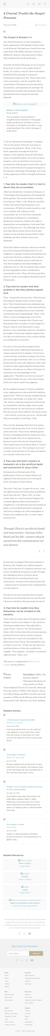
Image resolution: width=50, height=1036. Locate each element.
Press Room (28, 997)
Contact (27, 1011)
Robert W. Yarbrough (15, 757)
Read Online (8, 997)
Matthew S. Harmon (15, 723)
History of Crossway (11, 1013)
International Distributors (33, 978)
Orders (27, 1016)
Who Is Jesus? (25, 863)
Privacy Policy (9, 1022)
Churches (28, 981)
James (25, 890)
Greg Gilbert (42, 25)
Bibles (7, 978)
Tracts (6, 981)
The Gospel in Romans (16, 755)
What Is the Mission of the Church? (25, 903)
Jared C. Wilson (25, 879)
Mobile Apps (9, 1000)
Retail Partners (29, 975)
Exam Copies (29, 1003)
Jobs (6, 1019)
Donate (7, 986)
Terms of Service (10, 1025)
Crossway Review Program (33, 1000)
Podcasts (28, 994)
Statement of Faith (11, 1016)
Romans (25, 877)
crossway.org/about (33, 928)
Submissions (29, 1022)
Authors (7, 984)
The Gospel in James (15, 824)
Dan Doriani (12, 827)
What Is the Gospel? (17, 110)
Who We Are (9, 1011)
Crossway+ (28, 984)
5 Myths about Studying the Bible (21, 720)
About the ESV (9, 994)
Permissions (28, 1025)
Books (7, 975)
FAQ (26, 1019)
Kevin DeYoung (19, 906)
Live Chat (28, 1013)
